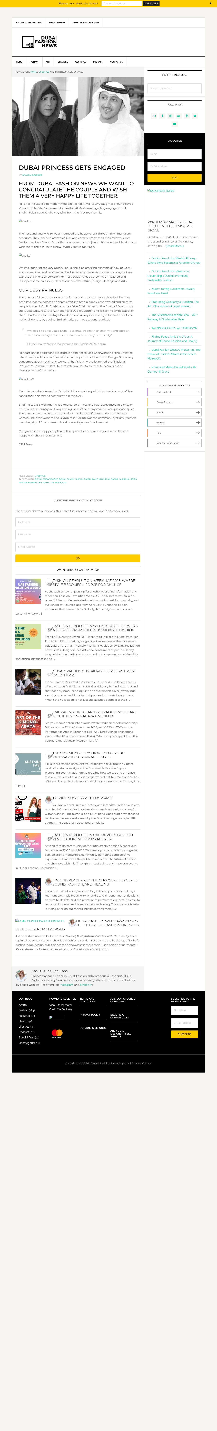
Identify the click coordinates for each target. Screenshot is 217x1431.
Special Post (26, 1037)
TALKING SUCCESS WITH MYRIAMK (82, 798)
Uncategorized (28, 1043)
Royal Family (66, 479)
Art (21, 1005)
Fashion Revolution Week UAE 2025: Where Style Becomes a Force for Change (94, 583)
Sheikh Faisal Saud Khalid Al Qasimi (96, 479)
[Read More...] (175, 246)
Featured (24, 1015)
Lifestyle (40, 476)
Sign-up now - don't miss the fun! (78, 3)
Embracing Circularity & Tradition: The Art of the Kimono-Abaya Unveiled (94, 714)
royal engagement (46, 479)
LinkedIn (86, 984)
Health (23, 1021)
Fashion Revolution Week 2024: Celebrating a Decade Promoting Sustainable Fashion (95, 628)
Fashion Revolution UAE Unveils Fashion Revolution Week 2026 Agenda (93, 837)
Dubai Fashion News (108, 42)
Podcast (24, 1032)
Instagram (67, 984)
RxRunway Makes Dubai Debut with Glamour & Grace (170, 226)
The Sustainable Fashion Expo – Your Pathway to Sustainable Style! (88, 755)
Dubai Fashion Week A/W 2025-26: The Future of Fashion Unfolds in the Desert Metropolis (77, 925)
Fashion (23, 1010)
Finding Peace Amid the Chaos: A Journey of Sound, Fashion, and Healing (96, 882)
